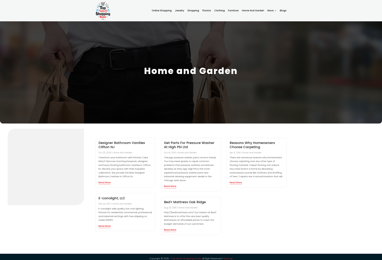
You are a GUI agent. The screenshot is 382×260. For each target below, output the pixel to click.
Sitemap (228, 258)
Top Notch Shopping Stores (186, 258)
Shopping (193, 10)
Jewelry (179, 10)
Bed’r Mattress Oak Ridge (185, 202)
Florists (206, 10)
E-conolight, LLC (111, 198)
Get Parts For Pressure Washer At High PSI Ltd (189, 145)
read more (104, 182)
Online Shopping (162, 10)
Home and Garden (253, 10)
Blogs (283, 10)
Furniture (233, 10)
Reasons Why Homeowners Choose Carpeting (252, 145)
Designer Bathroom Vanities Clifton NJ (121, 145)
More (270, 10)
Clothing (219, 10)
